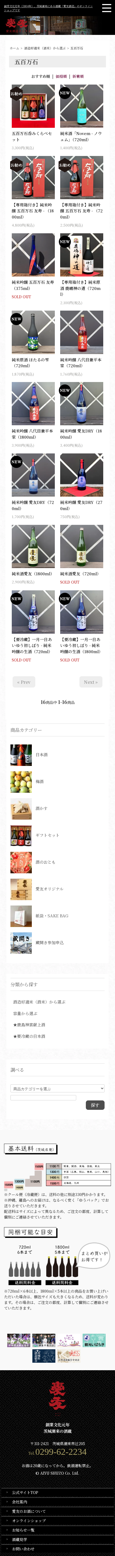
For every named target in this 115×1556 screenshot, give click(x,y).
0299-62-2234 (61, 1452)
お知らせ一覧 (23, 1530)
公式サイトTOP (25, 1492)
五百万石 (76, 48)
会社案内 (19, 1501)
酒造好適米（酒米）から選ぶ (45, 48)
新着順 (78, 76)
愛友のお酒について (29, 1511)
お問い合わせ (23, 1548)
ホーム (14, 48)
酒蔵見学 (19, 1539)
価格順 (61, 76)
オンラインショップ (29, 1520)
